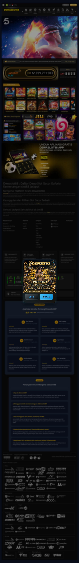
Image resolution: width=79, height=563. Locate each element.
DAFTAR (46, 297)
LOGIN (31, 297)
